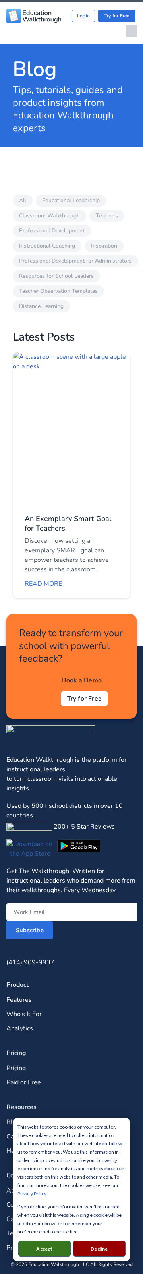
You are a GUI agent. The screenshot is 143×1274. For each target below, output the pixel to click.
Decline (99, 1249)
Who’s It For (24, 1014)
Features (19, 999)
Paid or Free (23, 1082)
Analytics (19, 1028)
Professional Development (52, 230)
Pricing (16, 1068)
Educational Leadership (71, 200)
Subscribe (30, 930)
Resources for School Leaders (56, 276)
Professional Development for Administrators (75, 261)
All (22, 200)
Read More (43, 583)
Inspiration (104, 246)
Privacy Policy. (32, 1194)
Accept (44, 1249)
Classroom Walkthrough (49, 215)
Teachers (107, 215)
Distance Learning (41, 306)
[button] (131, 31)
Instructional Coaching (47, 246)
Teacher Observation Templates (58, 291)
